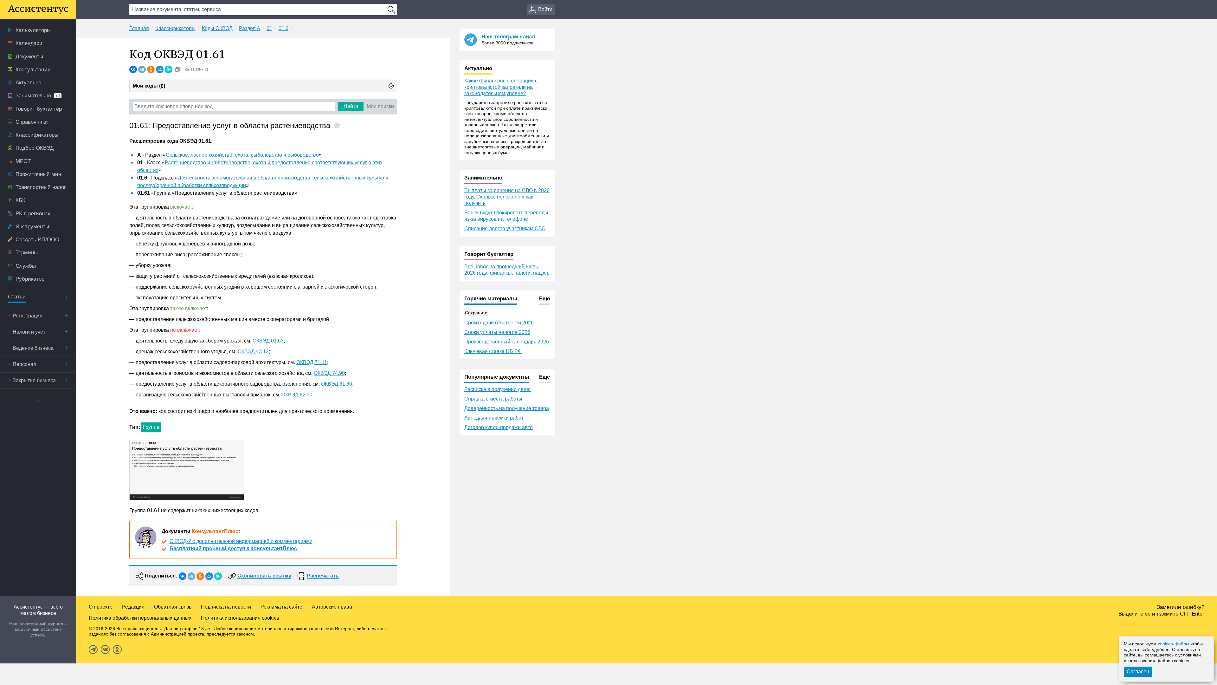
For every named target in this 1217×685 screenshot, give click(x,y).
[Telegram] (142, 69)
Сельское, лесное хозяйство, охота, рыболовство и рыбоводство (242, 155)
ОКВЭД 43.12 (253, 351)
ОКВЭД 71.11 (311, 362)
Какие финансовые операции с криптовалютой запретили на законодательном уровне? (501, 87)
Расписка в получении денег (497, 389)
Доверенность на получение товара (506, 408)
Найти (351, 106)
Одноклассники (117, 649)
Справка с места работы (493, 398)
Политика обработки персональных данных (140, 618)
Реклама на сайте (281, 607)
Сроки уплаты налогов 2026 (497, 332)
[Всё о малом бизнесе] (38, 9)
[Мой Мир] (160, 69)
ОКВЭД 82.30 (296, 394)
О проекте (101, 607)
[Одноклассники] (151, 69)
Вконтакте (105, 649)
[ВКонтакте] (133, 69)
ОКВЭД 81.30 (336, 384)
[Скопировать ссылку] (177, 69)
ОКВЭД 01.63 (268, 340)
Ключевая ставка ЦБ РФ (493, 351)
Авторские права (332, 607)
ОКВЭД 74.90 (329, 373)
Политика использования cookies (240, 618)
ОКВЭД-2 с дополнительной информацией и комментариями (241, 541)
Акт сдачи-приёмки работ (494, 418)
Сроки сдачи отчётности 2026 (499, 322)
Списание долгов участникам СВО (504, 228)
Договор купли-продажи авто (498, 427)
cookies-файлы (1173, 643)
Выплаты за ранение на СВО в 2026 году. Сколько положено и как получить (507, 197)
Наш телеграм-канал (508, 37)
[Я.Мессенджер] (168, 69)
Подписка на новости (226, 607)
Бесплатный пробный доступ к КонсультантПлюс (233, 548)
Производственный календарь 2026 (506, 341)
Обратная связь (172, 607)
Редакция (133, 607)
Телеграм (93, 649)
